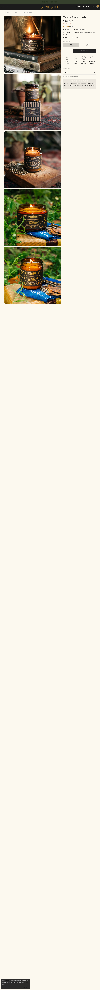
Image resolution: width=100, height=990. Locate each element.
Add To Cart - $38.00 (84, 50)
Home (5, 12)
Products (10, 12)
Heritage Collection (17, 12)
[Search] (93, 7)
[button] (66, 26)
